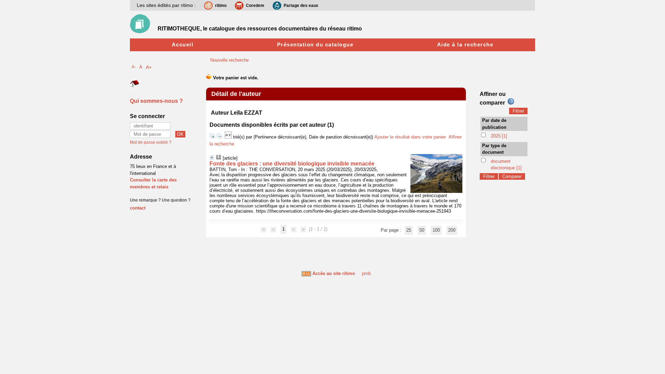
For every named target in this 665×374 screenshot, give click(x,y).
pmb (366, 273)
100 (436, 230)
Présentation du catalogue (315, 44)
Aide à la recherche (465, 44)
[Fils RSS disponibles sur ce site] (306, 273)
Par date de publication (494, 124)
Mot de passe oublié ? (150, 142)
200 (451, 230)
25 (408, 230)
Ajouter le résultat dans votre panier (410, 137)
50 (421, 230)
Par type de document (494, 149)
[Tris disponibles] (229, 137)
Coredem (255, 5)
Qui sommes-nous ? (156, 101)
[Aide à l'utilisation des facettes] (511, 101)
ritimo (221, 5)
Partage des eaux (301, 5)
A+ (149, 67)
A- (134, 66)
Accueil (183, 44)
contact (137, 208)
